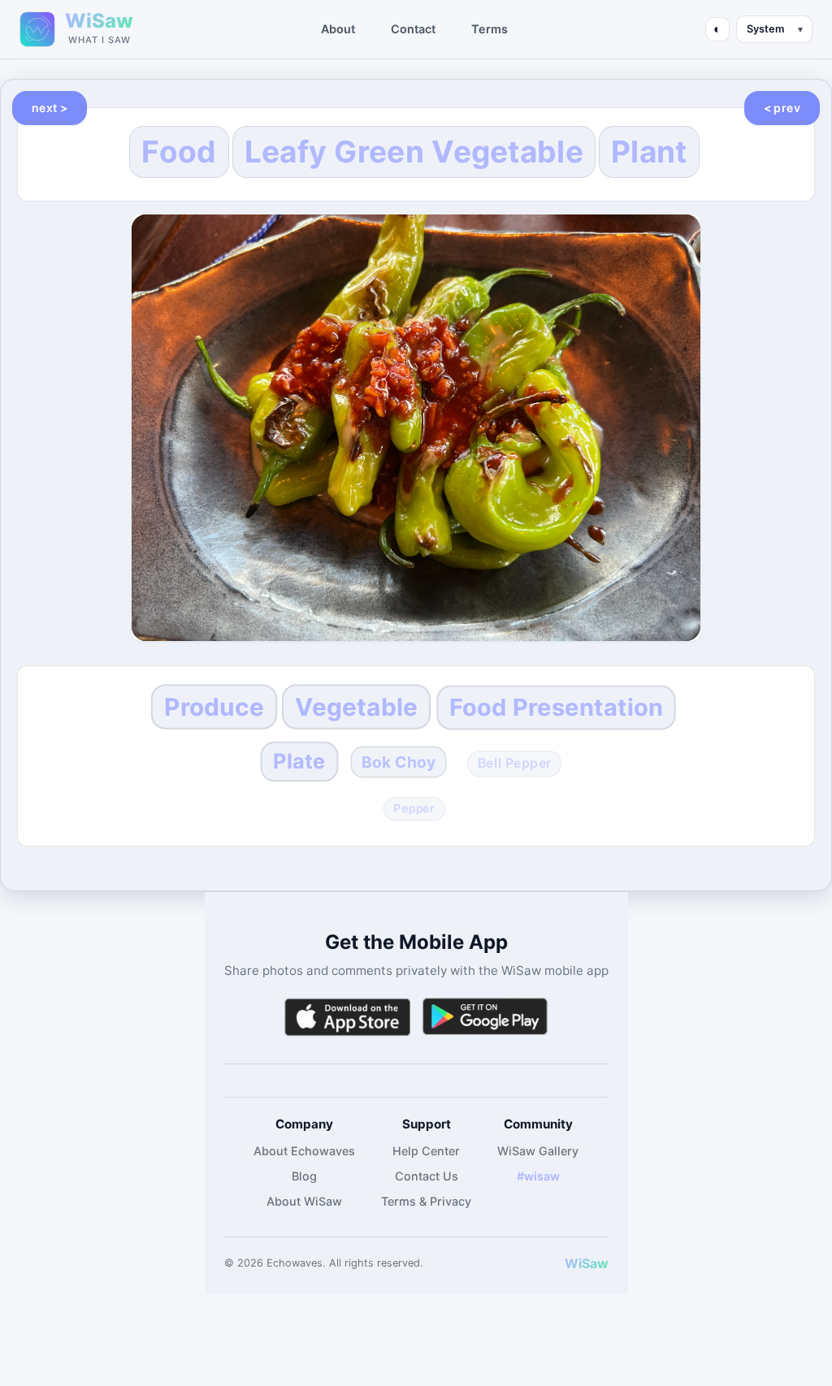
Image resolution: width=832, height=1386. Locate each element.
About (338, 29)
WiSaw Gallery (537, 1151)
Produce (213, 706)
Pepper (415, 809)
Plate (299, 761)
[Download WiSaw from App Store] (347, 1017)
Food (178, 151)
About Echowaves (304, 1151)
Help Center (426, 1151)
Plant (649, 151)
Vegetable (355, 706)
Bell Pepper (514, 764)
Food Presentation (556, 706)
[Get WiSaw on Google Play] (485, 1017)
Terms (489, 29)
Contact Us (426, 1176)
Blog (304, 1176)
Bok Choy (399, 762)
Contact (413, 29)
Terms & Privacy (426, 1201)
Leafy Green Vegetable (414, 151)
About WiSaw (304, 1201)
